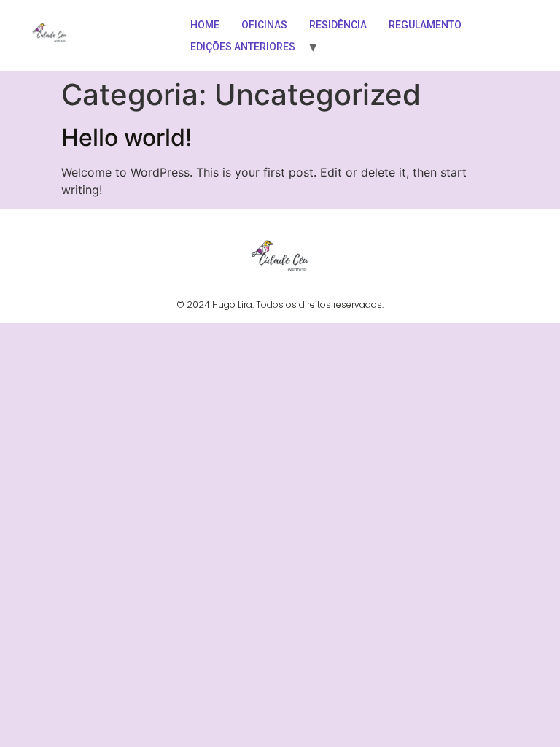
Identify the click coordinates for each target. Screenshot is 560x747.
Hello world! (126, 137)
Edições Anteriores (242, 47)
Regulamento (425, 25)
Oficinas (264, 25)
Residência (338, 25)
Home (204, 25)
